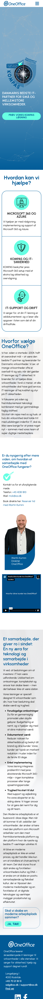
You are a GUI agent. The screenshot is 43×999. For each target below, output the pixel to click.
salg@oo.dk (12, 984)
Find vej (10, 988)
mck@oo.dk (15, 495)
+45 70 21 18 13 (13, 981)
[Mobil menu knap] (37, 3)
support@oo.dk (29, 984)
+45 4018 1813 (19, 492)
